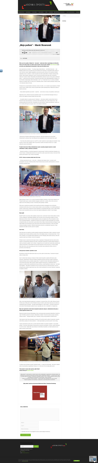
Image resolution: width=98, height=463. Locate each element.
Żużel (46, 12)
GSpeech (58, 54)
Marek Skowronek (53, 64)
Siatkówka (51, 12)
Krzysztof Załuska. (30, 370)
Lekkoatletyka (21, 12)
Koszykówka (28, 12)
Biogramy (78, 12)
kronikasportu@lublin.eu (25, 452)
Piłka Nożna (34, 12)
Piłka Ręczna (41, 12)
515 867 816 (23, 451)
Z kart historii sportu (70, 12)
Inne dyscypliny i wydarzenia (59, 12)
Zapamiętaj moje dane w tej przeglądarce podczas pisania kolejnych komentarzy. (35, 431)
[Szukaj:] (70, 15)
